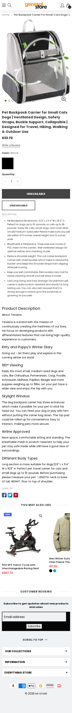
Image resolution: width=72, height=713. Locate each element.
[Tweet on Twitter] (10, 495)
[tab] (36, 651)
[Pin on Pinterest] (15, 495)
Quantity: (8, 174)
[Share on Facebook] (4, 495)
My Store (41, 693)
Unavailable (36, 194)
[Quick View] (40, 516)
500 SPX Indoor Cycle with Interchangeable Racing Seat (20, 566)
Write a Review (11, 145)
